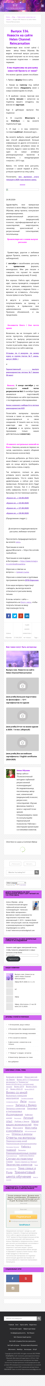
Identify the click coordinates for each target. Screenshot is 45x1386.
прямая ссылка (22, 572)
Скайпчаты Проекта (26, 1156)
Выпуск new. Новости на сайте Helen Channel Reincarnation (24, 976)
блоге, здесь (26, 602)
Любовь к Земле (21, 1121)
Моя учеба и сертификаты (21, 1129)
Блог (17, 1325)
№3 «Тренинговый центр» (22, 1337)
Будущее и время (14, 1077)
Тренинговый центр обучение (20, 1174)
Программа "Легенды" (12, 1147)
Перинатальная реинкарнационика (21, 1143)
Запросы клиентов (15, 1108)
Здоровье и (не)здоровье (21, 1110)
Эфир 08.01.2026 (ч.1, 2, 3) (25, 982)
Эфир (17, 997)
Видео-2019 (19, 1086)
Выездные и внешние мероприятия (16, 1096)
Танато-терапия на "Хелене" (26, 1162)
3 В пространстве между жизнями (22, 1033)
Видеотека (32, 1325)
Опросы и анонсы (22, 1133)
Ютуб (35, 1349)
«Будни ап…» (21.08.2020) (17, 508)
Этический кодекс (16, 1329)
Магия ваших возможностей (22, 1123)
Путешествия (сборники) (29, 1345)
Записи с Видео (26, 1105)
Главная (11, 1325)
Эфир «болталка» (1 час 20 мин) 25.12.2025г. (25, 1005)
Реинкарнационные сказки (21, 1153)
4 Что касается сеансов (17, 1038)
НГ (16, 989)
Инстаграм (27, 1349)
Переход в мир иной (16, 1141)
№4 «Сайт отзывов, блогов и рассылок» (22, 1341)
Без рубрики (13, 1062)
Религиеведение (11, 1156)
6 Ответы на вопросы (16, 1049)
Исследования (14, 1114)
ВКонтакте (11, 1349)
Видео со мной (16, 1092)
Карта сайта (24, 1325)
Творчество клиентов (19, 1164)
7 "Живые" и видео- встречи (19, 1053)
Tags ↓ (36, 637)
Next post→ (29, 864)
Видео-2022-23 (16, 1089)
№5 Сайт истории (13, 1345)
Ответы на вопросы (20, 1137)
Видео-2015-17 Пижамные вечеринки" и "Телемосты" (22, 1080)
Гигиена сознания (27, 1098)
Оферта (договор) (29, 1329)
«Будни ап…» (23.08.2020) (17, 503)
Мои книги (18, 1127)
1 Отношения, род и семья (19, 1025)
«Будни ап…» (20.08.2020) (17, 513)
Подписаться (13, 959)
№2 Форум (30, 1333)
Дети (23, 1101)
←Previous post (15, 864)
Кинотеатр (17, 1118)
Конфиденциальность (18, 1333)
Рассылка (22, 1150)
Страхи (9, 1161)
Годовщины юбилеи (12, 1102)
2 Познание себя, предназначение (21, 1029)
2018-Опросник (32, 580)
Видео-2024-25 (29, 1089)
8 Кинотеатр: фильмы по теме (20, 1057)
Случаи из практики (19, 1158)
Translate (22, 885)
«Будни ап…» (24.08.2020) (17, 498)
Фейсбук (20, 1349)
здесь (18, 542)
